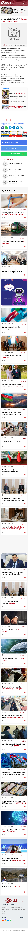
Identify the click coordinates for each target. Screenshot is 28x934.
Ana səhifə (4, 907)
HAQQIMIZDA (5, 909)
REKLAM (4, 913)
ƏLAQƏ (4, 911)
